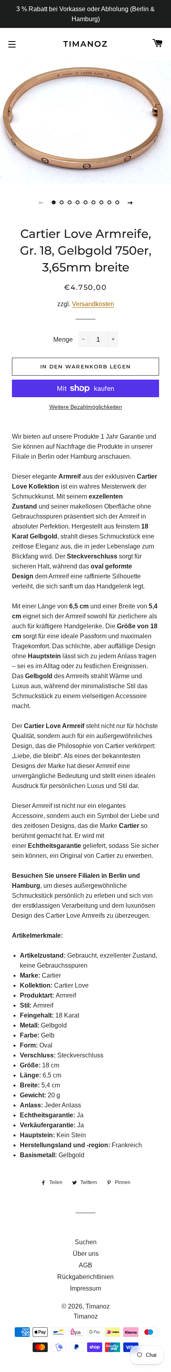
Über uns (86, 1253)
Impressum (85, 1288)
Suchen (86, 1242)
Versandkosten (93, 304)
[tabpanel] (85, 121)
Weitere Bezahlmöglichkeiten (85, 407)
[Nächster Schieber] (130, 202)
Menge (63, 339)
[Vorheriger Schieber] (41, 202)
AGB (85, 1265)
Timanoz (85, 44)
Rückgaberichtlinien (85, 1276)
